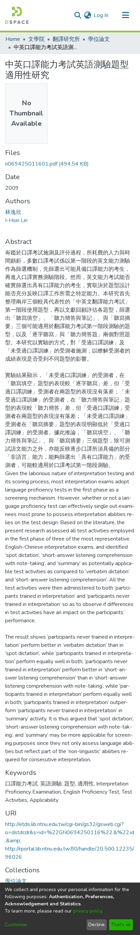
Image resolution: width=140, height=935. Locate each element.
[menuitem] (87, 15)
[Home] (17, 15)
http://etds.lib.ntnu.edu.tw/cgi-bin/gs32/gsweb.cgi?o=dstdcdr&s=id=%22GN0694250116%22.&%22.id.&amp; (69, 832)
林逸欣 (13, 212)
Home (12, 39)
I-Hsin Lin (16, 220)
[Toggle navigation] (125, 15)
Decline (96, 924)
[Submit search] (77, 15)
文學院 (36, 39)
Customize (16, 924)
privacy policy (87, 911)
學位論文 (99, 39)
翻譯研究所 (66, 39)
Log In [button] (101, 15)
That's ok (121, 924)
